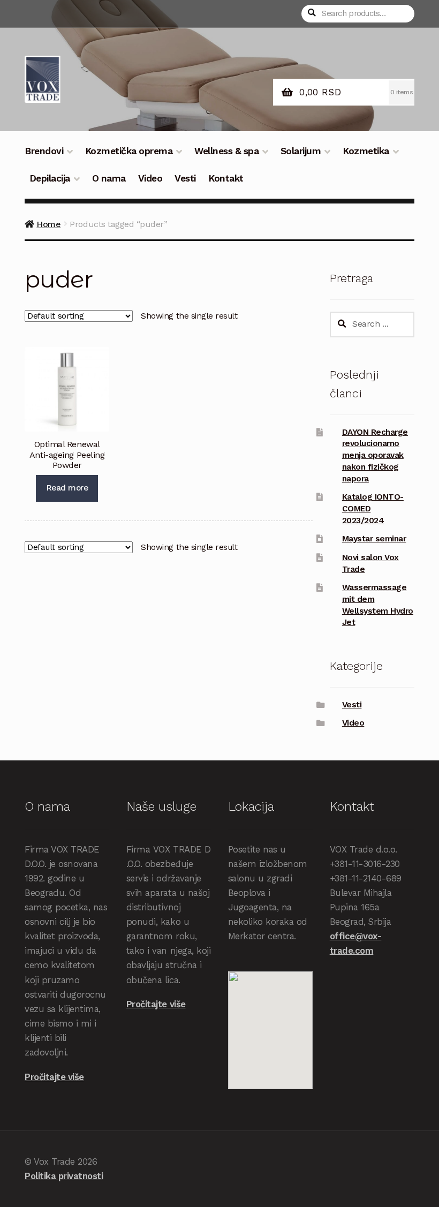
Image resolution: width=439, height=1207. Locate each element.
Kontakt (226, 178)
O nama (109, 178)
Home (48, 224)
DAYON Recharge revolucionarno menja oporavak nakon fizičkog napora (375, 455)
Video (150, 178)
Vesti (185, 178)
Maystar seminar (374, 539)
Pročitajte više (54, 1077)
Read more (67, 488)
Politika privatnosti (64, 1176)
